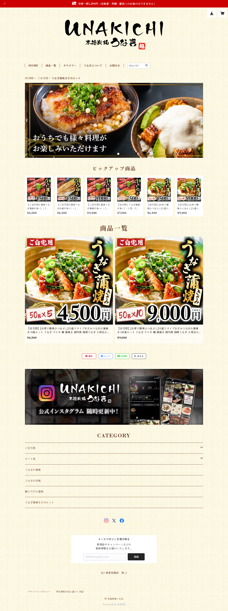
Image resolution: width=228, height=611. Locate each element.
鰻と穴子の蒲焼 (34, 491)
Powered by (110, 604)
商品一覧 (51, 65)
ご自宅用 (43, 78)
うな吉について (93, 65)
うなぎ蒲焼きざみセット (39, 502)
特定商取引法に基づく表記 (70, 591)
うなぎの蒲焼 (33, 469)
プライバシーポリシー (39, 591)
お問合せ (115, 65)
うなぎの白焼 (33, 480)
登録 (136, 556)
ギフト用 (30, 459)
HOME (33, 65)
